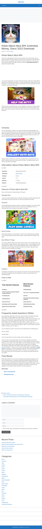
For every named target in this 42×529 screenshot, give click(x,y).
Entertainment (5, 476)
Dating (3, 472)
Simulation (4, 493)
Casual (3, 470)
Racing (3, 489)
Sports (3, 496)
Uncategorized (5, 502)
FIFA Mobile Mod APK (9, 374)
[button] (39, 5)
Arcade (3, 464)
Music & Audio (5, 483)
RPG (3, 491)
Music (3, 481)
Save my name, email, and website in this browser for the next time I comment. (20, 428)
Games (4, 393)
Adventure (4, 461)
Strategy (3, 498)
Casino (3, 468)
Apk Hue (21, 2)
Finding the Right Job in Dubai (8, 442)
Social (3, 494)
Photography (4, 485)
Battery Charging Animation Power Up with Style (12, 444)
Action (3, 459)
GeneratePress (27, 527)
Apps (3, 463)
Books (3, 466)
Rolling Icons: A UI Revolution (8, 446)
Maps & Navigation (6, 479)
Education (4, 474)
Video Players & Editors (7, 504)
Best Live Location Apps (7, 449)
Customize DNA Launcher (7, 448)
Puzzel (8, 393)
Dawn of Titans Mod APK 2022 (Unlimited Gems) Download (16, 394)
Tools (3, 500)
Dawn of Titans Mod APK (9, 371)
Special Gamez (19, 173)
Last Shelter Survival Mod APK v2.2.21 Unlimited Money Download (17, 396)
